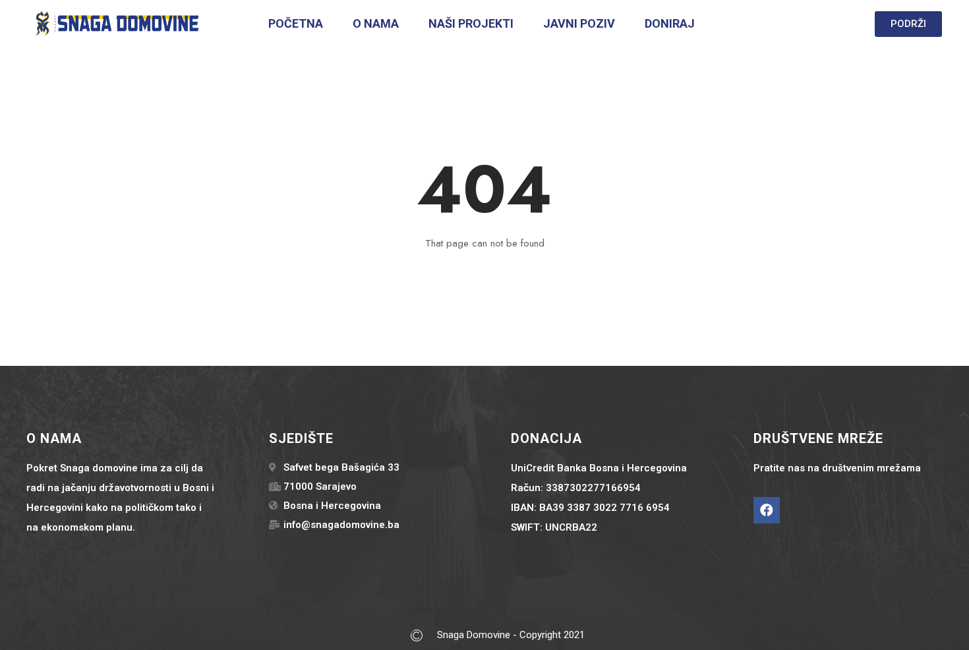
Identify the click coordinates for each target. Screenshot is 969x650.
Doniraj (670, 23)
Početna (295, 23)
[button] (908, 24)
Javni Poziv (579, 23)
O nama (376, 23)
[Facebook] (766, 510)
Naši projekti (471, 23)
